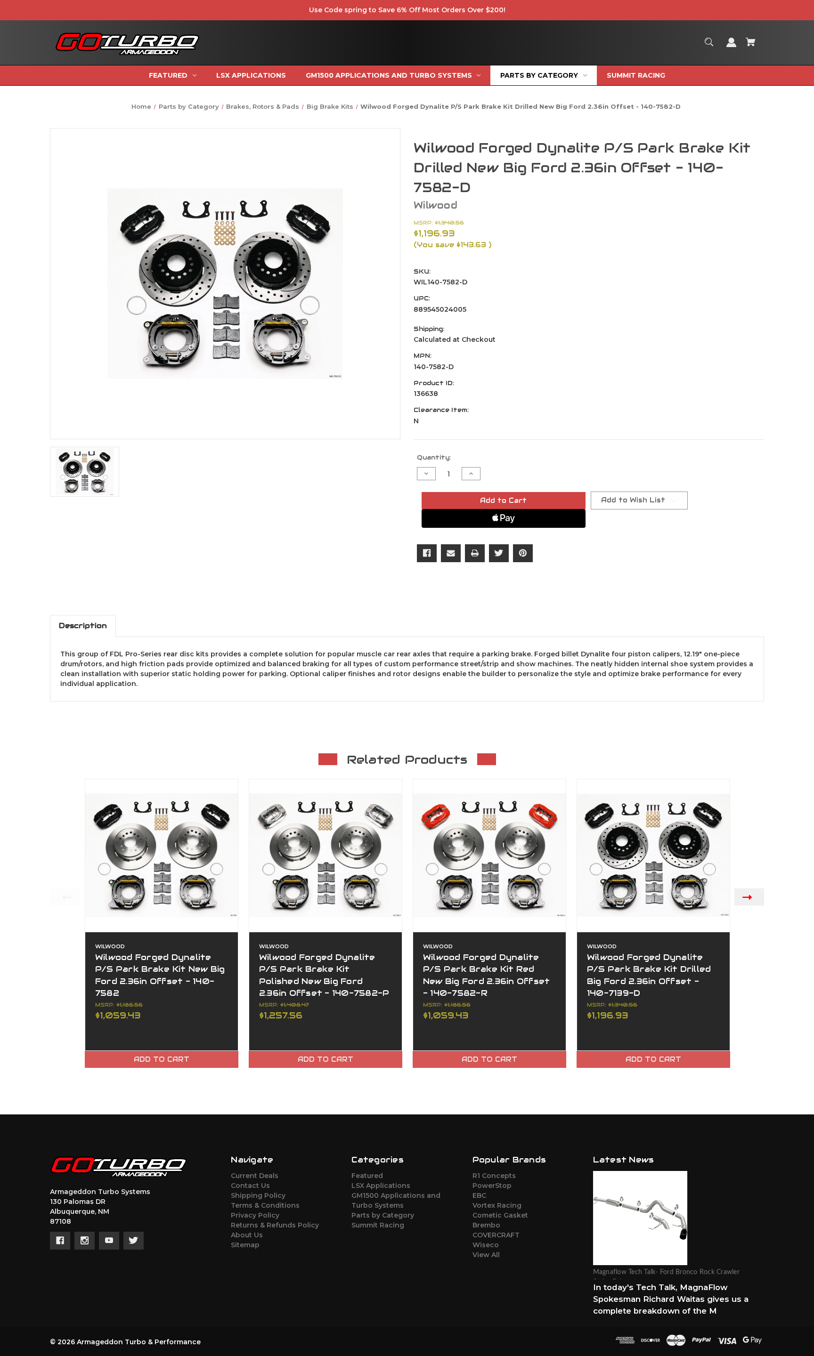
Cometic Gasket (500, 1215)
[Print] (475, 553)
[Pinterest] (523, 553)
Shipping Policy (258, 1195)
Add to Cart (161, 1059)
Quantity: (434, 457)
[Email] (451, 553)
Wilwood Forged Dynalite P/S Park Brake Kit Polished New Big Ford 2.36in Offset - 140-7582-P (324, 975)
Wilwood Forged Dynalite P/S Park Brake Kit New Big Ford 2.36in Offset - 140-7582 (160, 975)
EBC (479, 1195)
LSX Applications (380, 1185)
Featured (367, 1175)
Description (83, 625)
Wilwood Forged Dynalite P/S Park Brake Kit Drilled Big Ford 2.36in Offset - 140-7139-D (649, 975)
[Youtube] (109, 1240)
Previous (65, 896)
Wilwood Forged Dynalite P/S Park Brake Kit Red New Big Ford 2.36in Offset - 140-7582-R (486, 975)
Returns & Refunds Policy (275, 1225)
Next (749, 896)
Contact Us (250, 1185)
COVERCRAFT (496, 1235)
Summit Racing (377, 1225)
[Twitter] (499, 553)
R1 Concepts (494, 1175)
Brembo (486, 1225)
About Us (247, 1235)
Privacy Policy (255, 1215)
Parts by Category (382, 1215)
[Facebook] (426, 553)
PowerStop (492, 1185)
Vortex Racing (496, 1205)
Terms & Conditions (265, 1205)
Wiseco (485, 1245)
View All (486, 1255)
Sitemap (245, 1245)
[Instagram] (85, 1240)
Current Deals (254, 1175)
